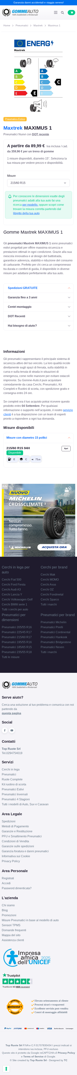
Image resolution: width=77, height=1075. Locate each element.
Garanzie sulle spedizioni (18, 846)
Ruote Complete (12, 779)
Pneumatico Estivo (15, 119)
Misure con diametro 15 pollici (26, 437)
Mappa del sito (11, 935)
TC (65, 1060)
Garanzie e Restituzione (17, 831)
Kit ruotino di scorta (14, 784)
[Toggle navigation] (55, 12)
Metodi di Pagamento (15, 826)
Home (6, 25)
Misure (11, 175)
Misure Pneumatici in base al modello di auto (30, 920)
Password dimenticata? (17, 888)
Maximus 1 (54, 25)
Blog (5, 910)
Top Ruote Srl (38, 1060)
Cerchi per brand (54, 567)
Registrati (8, 878)
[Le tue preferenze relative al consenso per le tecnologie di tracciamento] (6, 1068)
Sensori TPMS (11, 925)
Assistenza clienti (13, 940)
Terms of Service (33, 1056)
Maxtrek (38, 25)
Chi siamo (8, 905)
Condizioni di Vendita (15, 841)
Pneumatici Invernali (15, 794)
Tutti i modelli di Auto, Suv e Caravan (25, 804)
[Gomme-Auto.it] (20, 12)
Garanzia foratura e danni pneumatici (25, 851)
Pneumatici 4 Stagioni (16, 799)
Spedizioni (8, 821)
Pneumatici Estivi (13, 789)
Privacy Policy (11, 861)
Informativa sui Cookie (16, 856)
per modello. (30, 204)
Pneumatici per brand (58, 615)
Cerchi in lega (11, 769)
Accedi (6, 883)
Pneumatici (22, 25)
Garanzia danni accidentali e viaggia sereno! (38, 2)
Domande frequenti (14, 930)
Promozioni (9, 915)
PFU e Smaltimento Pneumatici (22, 836)
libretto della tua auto (26, 213)
